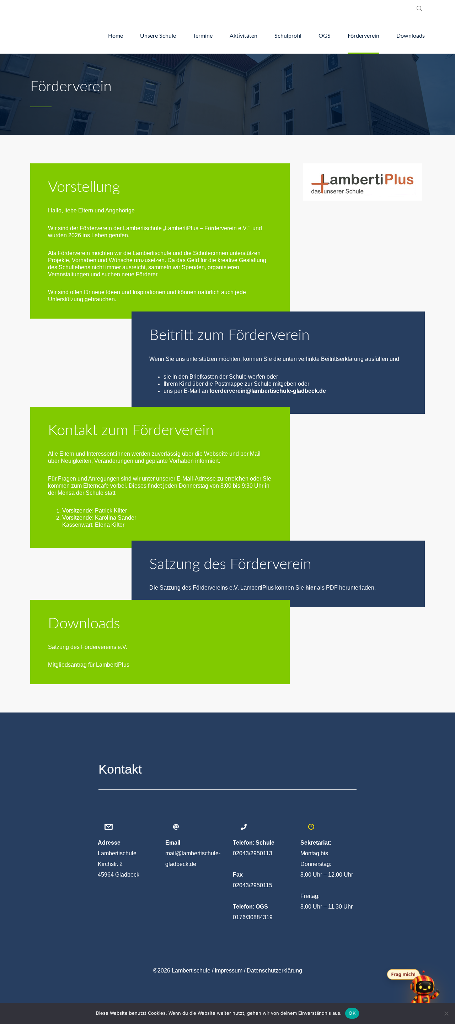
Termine (203, 36)
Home (115, 36)
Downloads (410, 36)
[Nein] (446, 1013)
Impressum (228, 971)
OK (352, 1013)
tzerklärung (274, 971)
